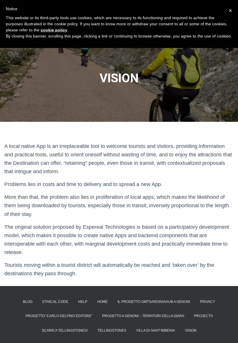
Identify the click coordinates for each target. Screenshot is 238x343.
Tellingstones (112, 330)
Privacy (207, 302)
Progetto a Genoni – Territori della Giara (143, 316)
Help (82, 302)
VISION (190, 330)
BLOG (28, 302)
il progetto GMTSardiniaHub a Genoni (154, 302)
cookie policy (54, 30)
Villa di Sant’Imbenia (155, 330)
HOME (102, 302)
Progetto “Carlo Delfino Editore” (59, 316)
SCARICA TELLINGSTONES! (65, 330)
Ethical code (55, 302)
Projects (203, 316)
